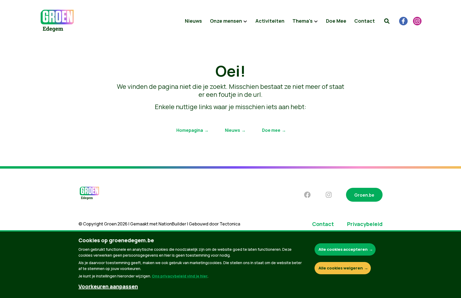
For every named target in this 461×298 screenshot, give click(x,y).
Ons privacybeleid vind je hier (180, 276)
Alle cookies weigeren (341, 268)
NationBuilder (172, 224)
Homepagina (189, 130)
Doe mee (271, 130)
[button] (387, 21)
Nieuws (193, 21)
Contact (364, 21)
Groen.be (364, 195)
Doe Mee (336, 21)
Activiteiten (269, 21)
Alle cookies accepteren (343, 249)
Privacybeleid (365, 224)
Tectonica (230, 224)
